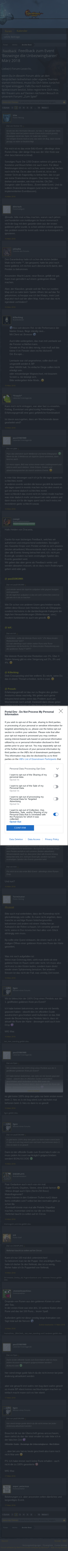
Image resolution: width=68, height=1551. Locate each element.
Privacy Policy (52, 839)
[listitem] (34, 768)
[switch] (55, 775)
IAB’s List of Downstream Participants (37, 759)
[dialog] (34, 775)
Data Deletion (16, 839)
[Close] (62, 712)
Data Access (34, 839)
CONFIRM (20, 828)
